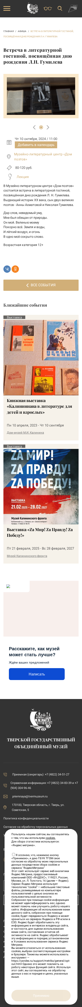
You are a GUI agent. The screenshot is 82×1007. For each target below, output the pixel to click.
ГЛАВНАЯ (8, 31)
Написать (37, 674)
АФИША (22, 31)
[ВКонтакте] (7, 269)
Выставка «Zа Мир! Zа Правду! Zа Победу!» (40, 532)
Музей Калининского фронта (27, 556)
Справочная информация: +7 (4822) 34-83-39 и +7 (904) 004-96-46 (44, 785)
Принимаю (41, 995)
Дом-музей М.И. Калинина (25, 432)
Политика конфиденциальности (26, 818)
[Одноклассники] (15, 269)
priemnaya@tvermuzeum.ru (30, 796)
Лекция (23, 177)
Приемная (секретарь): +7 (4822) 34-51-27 (40, 774)
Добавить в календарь (36, 145)
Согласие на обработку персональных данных (35, 827)
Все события (43, 285)
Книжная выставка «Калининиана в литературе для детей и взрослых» (39, 406)
